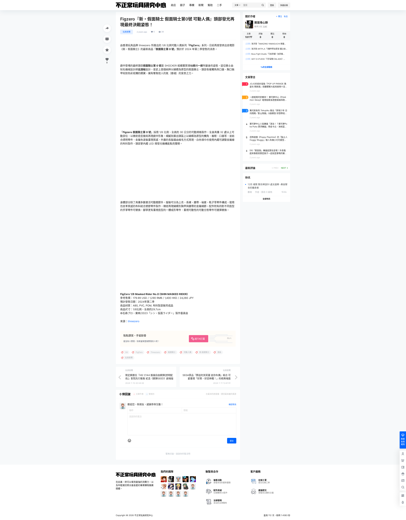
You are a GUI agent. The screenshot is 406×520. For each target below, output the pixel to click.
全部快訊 (266, 199)
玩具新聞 (126, 32)
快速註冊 (284, 5)
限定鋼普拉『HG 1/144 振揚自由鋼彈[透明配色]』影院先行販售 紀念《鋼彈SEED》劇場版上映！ (149, 378)
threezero (133, 321)
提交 (232, 441)
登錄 (272, 5)
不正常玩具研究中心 (143, 515)
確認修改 (232, 404)
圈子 (182, 5)
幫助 (210, 5)
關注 (280, 16)
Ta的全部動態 (266, 67)
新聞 (200, 5)
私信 (286, 16)
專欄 (191, 5)
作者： (263, 192)
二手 (219, 5)
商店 (173, 5)
